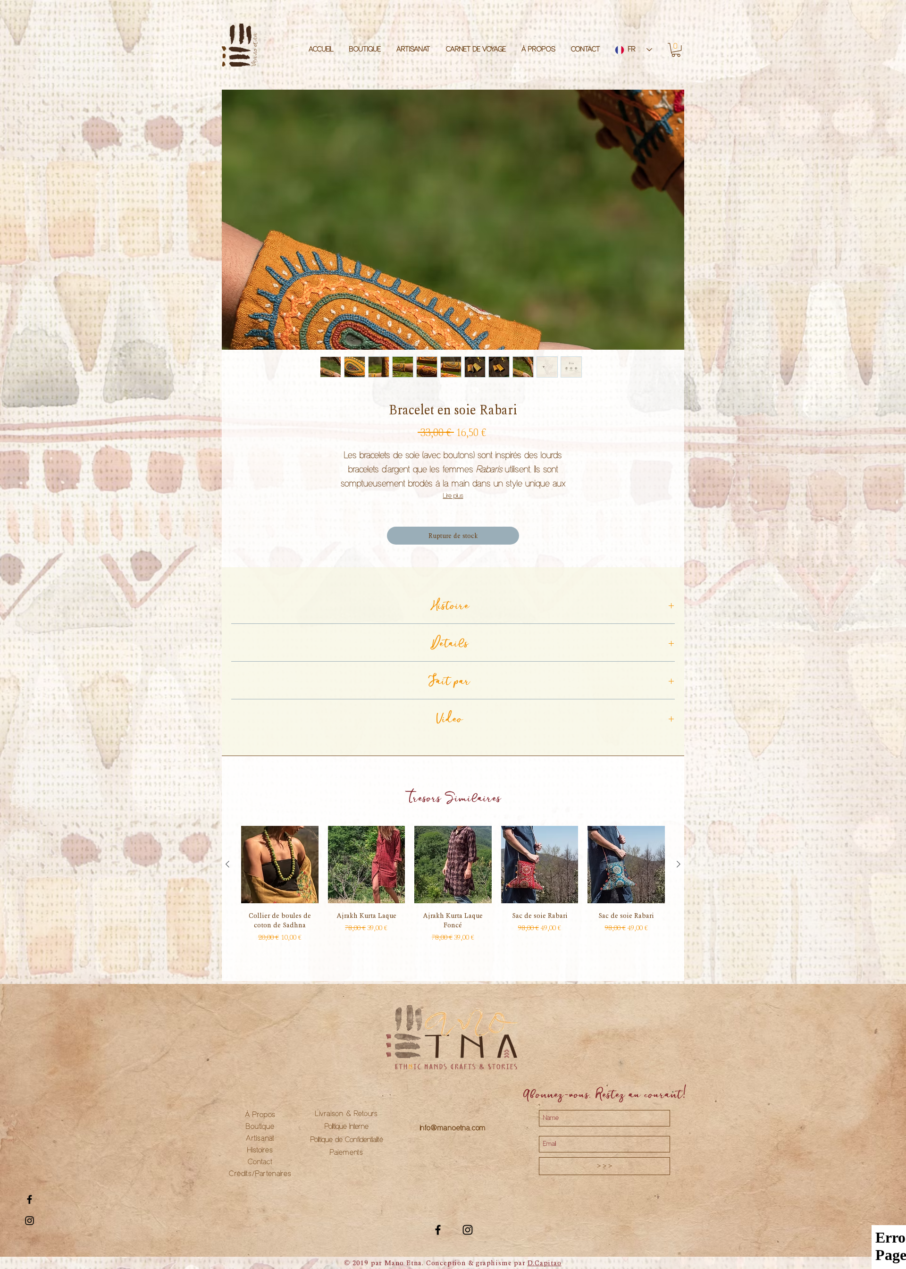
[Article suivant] (678, 864)
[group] (453, 884)
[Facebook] (438, 1229)
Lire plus (453, 496)
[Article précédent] (227, 864)
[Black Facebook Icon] (29, 1199)
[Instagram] (467, 1229)
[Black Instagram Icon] (29, 1221)
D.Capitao (545, 1263)
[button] (676, 50)
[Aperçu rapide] (280, 864)
